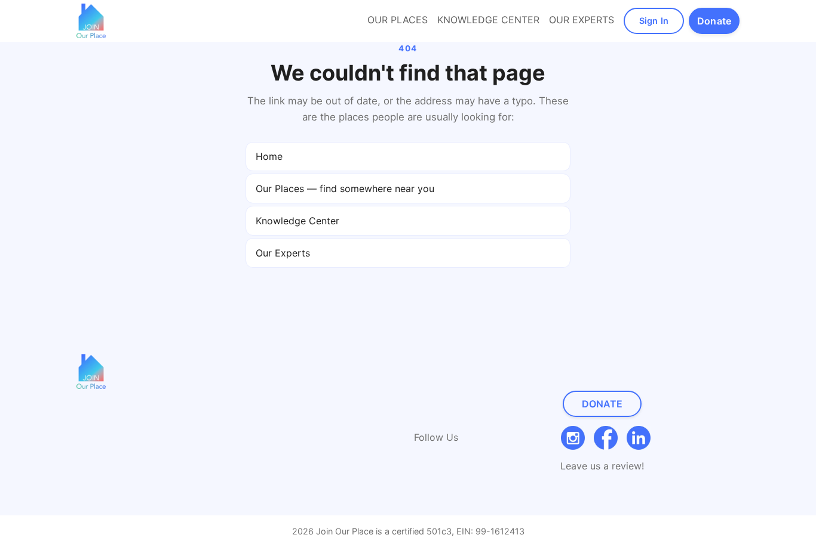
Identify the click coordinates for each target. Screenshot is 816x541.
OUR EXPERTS (581, 20)
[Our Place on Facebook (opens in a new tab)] (606, 438)
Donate (602, 404)
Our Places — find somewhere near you (345, 188)
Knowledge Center (297, 221)
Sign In (653, 21)
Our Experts (283, 253)
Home (269, 156)
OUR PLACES (397, 20)
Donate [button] (714, 21)
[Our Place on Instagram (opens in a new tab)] (573, 438)
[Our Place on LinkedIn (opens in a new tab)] (639, 438)
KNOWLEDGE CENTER (488, 20)
